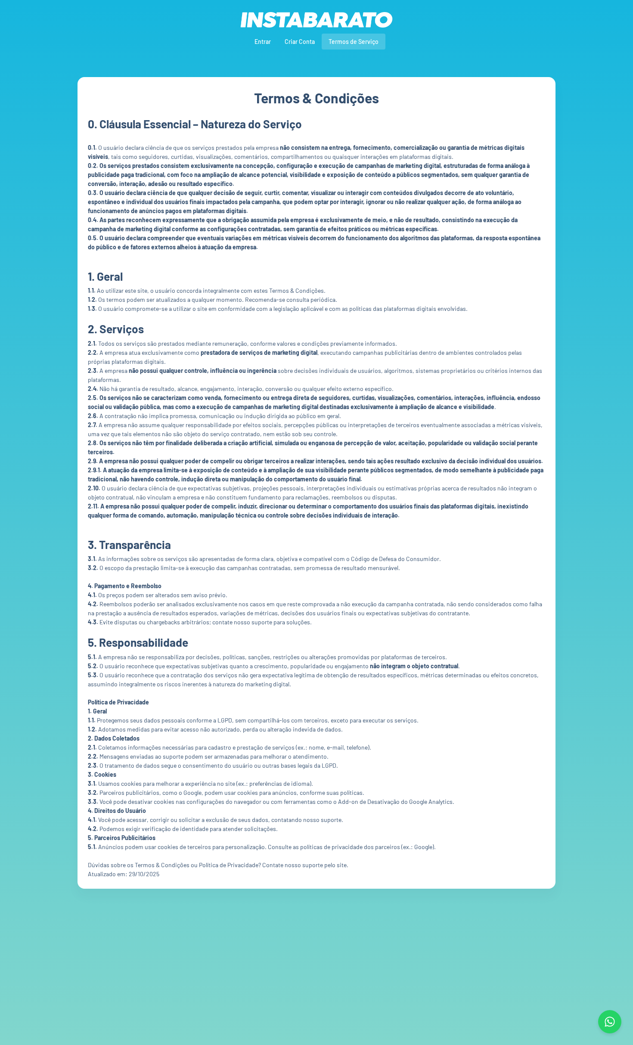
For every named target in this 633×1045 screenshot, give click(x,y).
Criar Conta (300, 41)
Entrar (262, 41)
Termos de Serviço (354, 41)
